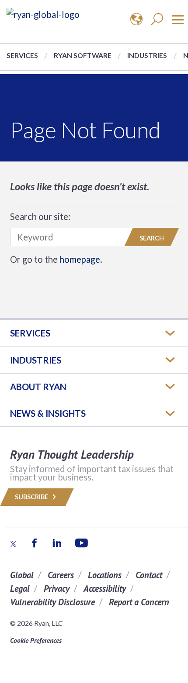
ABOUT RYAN (38, 386)
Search (151, 238)
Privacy (57, 588)
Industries (147, 55)
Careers (61, 575)
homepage (79, 259)
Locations (105, 575)
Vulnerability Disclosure (52, 602)
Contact (149, 575)
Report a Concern (139, 602)
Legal (20, 588)
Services (22, 55)
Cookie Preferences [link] (36, 640)
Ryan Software (82, 55)
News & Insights (48, 413)
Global (22, 575)
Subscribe (32, 497)
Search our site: (40, 216)
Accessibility (105, 588)
